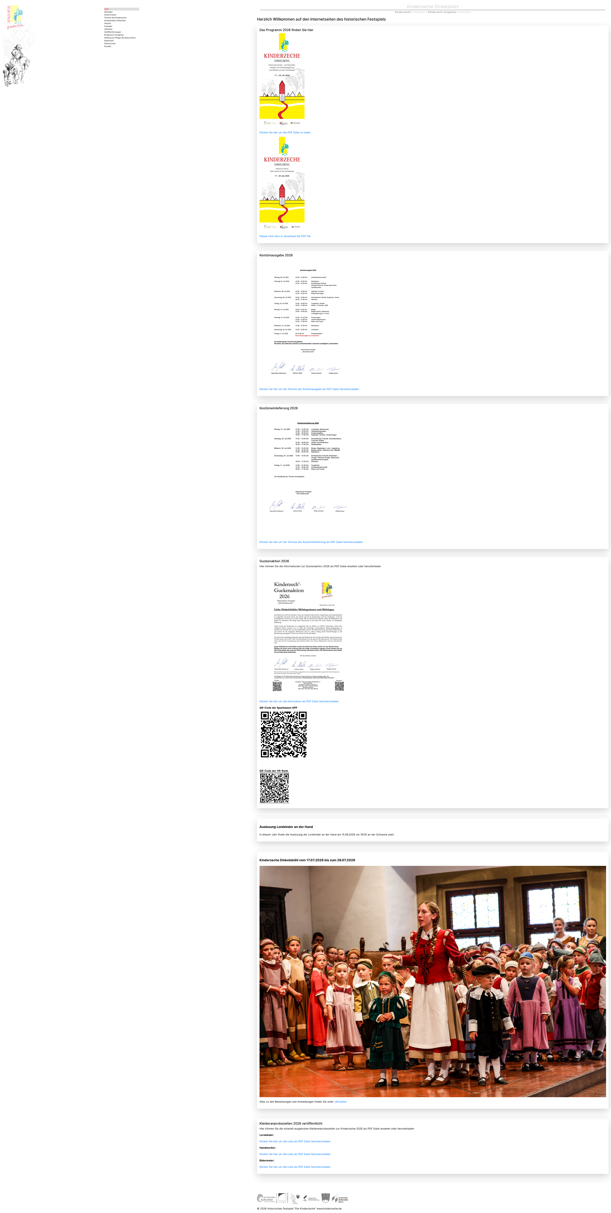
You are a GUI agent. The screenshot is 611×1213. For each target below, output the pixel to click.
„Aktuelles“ (340, 1101)
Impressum (109, 40)
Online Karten (110, 15)
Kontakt (107, 46)
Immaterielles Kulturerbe (115, 20)
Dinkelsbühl (410, 12)
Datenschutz (110, 43)
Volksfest (108, 29)
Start (106, 9)
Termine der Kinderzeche (115, 17)
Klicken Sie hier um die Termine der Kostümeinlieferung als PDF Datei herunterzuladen (311, 542)
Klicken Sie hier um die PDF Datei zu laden (285, 132)
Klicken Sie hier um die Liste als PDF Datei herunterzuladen (295, 1141)
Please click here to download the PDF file (285, 236)
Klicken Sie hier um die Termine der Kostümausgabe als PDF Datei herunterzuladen (309, 389)
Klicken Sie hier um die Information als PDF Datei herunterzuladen (299, 701)
